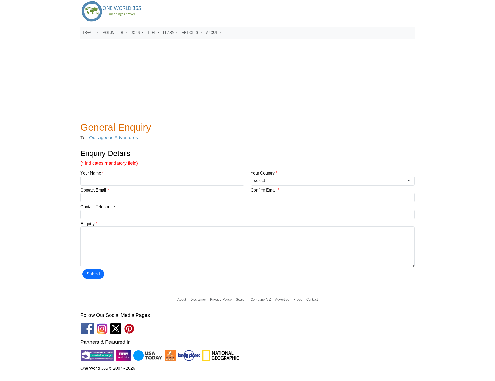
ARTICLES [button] (190, 33)
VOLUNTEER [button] (113, 33)
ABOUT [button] (212, 33)
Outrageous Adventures (113, 137)
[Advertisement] (247, 77)
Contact (312, 299)
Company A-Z (261, 299)
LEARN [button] (169, 33)
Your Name (92, 173)
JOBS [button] (136, 33)
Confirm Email (265, 190)
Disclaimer (198, 299)
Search (241, 299)
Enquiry (88, 224)
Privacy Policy (221, 299)
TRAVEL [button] (89, 33)
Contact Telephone (97, 207)
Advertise (282, 299)
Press (297, 299)
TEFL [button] (152, 33)
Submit (93, 274)
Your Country (264, 173)
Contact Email (94, 190)
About (181, 299)
